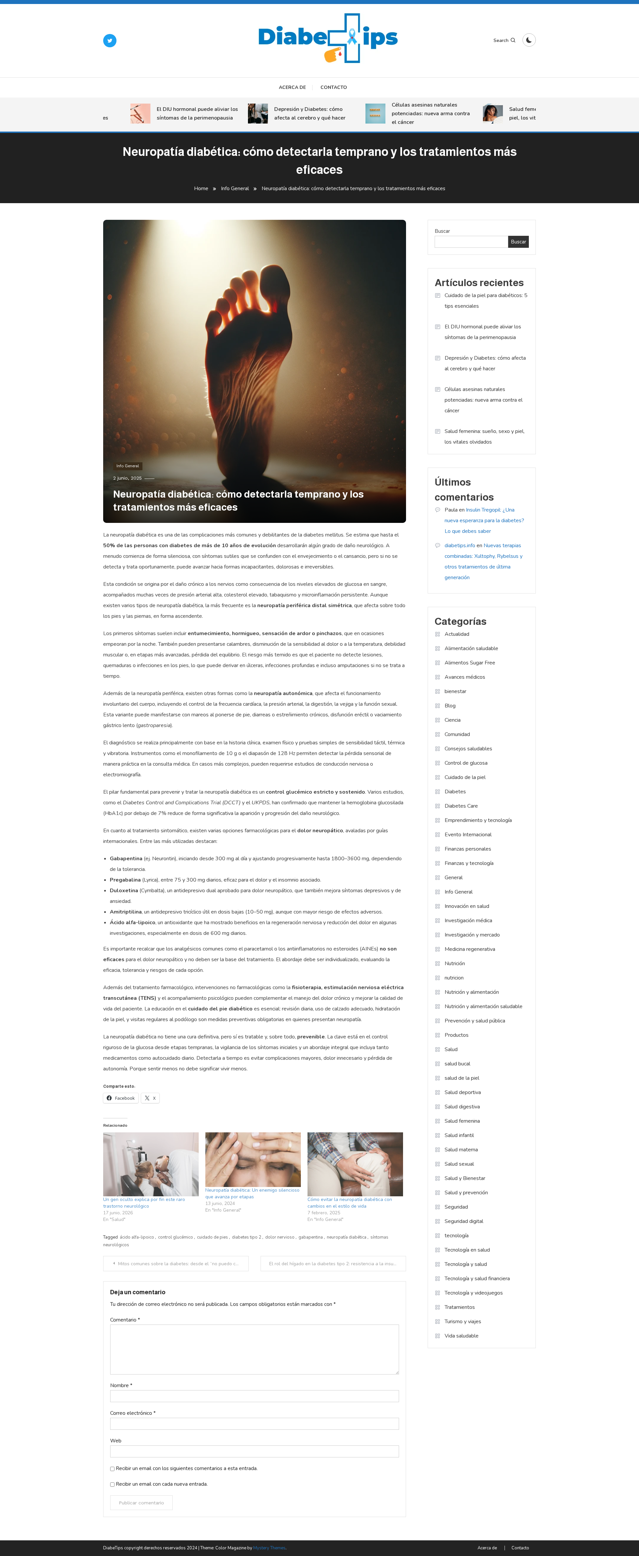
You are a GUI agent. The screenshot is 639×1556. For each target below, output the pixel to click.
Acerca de (292, 87)
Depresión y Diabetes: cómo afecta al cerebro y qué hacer (286, 114)
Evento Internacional (468, 834)
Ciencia (453, 720)
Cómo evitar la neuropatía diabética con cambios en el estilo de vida (350, 1202)
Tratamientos (460, 1307)
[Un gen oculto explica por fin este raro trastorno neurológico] (151, 1164)
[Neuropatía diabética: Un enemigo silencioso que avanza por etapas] (253, 1159)
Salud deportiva (463, 1092)
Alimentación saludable (471, 648)
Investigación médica (468, 920)
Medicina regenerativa (470, 949)
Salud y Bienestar (465, 1178)
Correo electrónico (133, 1413)
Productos (457, 1035)
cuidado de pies (212, 1237)
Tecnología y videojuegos (474, 1293)
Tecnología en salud (467, 1250)
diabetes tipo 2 (246, 1237)
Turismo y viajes (463, 1321)
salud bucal (457, 1063)
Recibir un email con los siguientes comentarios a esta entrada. (187, 1468)
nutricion (454, 977)
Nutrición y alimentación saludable (484, 1006)
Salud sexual (459, 1164)
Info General (127, 466)
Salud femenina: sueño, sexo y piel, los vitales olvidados (523, 114)
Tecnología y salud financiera (477, 1278)
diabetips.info (460, 545)
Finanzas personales (468, 849)
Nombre (121, 1385)
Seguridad (456, 1207)
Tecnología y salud (466, 1264)
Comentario (125, 1320)
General (454, 877)
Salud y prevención (466, 1192)
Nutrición (455, 963)
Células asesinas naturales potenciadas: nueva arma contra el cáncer (407, 113)
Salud (451, 1049)
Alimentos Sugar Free (470, 662)
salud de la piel (462, 1078)
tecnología (457, 1235)
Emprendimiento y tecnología (478, 820)
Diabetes (455, 791)
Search (501, 40)
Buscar (442, 231)
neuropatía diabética (346, 1237)
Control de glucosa (466, 763)
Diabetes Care (461, 806)
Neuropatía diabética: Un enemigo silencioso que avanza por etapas (252, 1193)
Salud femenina (462, 1121)
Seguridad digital (464, 1221)
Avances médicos (465, 677)
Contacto (333, 87)
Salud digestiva (462, 1106)
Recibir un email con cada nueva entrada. (162, 1484)
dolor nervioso (280, 1237)
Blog (450, 705)
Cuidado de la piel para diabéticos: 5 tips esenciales (486, 301)
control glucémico (175, 1237)
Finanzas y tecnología (469, 863)
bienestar (455, 691)
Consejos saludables (468, 748)
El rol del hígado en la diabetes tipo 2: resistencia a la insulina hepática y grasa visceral (337, 1264)
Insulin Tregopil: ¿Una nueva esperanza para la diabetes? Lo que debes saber (484, 520)
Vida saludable (462, 1336)
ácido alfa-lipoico (137, 1237)
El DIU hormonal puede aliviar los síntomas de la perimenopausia (174, 114)
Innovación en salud (467, 906)
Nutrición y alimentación (472, 992)
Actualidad (457, 634)
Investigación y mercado (472, 935)
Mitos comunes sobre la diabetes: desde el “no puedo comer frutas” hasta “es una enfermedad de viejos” (183, 1264)
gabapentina (311, 1237)
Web (115, 1440)
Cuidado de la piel (465, 777)
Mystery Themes (269, 1548)
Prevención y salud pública (475, 1020)
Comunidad (457, 734)
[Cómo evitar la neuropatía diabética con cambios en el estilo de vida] (355, 1164)
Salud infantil (459, 1135)
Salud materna (461, 1149)
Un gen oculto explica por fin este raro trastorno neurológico (144, 1202)
